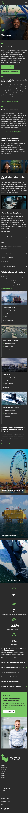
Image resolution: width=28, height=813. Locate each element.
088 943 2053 (20, 705)
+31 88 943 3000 (7, 788)
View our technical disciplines (10, 71)
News (2, 773)
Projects (3, 775)
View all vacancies (7, 67)
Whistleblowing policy (6, 804)
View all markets (5, 157)
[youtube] (8, 809)
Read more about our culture (10, 101)
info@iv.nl (5, 790)
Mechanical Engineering (7, 261)
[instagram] (5, 809)
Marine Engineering (6, 253)
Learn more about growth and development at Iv (13, 132)
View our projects (5, 443)
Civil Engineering (5, 231)
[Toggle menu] (26, 2)
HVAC (2, 242)
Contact (3, 777)
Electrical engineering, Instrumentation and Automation (12, 237)
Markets (3, 765)
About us (3, 769)
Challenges (4, 767)
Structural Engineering (7, 257)
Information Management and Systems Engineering (11, 247)
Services (3, 771)
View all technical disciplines (8, 266)
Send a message (8, 711)
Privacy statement (5, 801)
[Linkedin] (2, 809)
